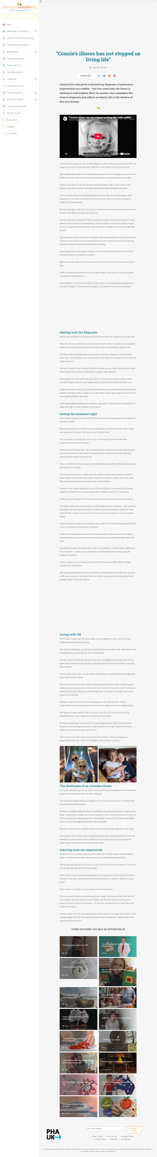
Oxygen (67, 1113)
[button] (36, 31)
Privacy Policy (97, 1136)
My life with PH (100, 67)
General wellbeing (70, 1091)
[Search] (20, 16)
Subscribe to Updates (134, 1129)
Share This (85, 76)
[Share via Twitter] (99, 76)
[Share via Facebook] (104, 76)
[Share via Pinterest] (115, 76)
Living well (107, 1069)
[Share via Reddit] (109, 76)
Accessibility (126, 1139)
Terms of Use (112, 1136)
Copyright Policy (127, 1136)
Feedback (113, 1139)
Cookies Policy (100, 1139)
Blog (66, 953)
